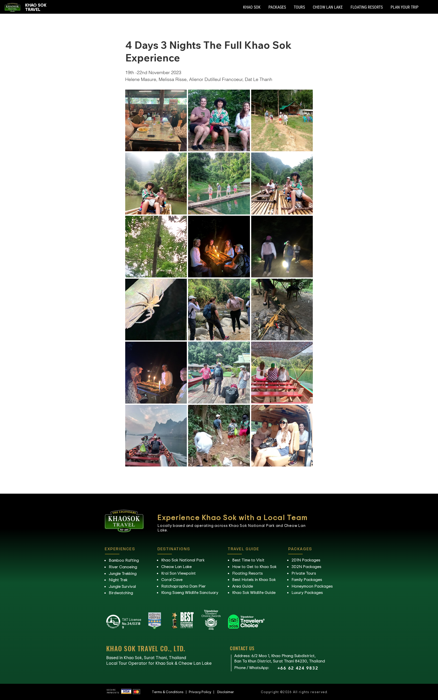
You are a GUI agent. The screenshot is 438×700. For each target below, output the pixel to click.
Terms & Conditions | (170, 692)
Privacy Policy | (203, 692)
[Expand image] (156, 120)
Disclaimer (225, 692)
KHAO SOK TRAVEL (35, 7)
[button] (251, 7)
